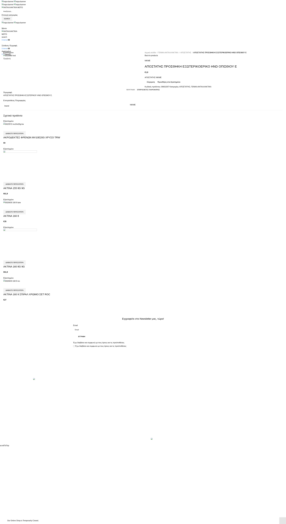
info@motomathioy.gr (226, 392)
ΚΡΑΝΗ (76, 401)
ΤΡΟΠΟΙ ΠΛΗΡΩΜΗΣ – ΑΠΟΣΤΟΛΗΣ (160, 392)
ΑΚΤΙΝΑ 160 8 (11, 216)
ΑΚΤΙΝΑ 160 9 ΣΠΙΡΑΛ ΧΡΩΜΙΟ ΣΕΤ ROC (26, 294)
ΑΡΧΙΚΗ (148, 384)
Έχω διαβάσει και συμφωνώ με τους (98, 343)
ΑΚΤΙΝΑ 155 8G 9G (14, 188)
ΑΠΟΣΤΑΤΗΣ (186, 53)
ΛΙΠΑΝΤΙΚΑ (78, 405)
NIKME (147, 61)
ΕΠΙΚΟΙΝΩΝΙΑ (150, 396)
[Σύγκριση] (6, 128)
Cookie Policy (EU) (152, 401)
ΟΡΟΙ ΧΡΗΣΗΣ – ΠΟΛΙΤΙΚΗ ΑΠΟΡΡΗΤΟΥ (162, 388)
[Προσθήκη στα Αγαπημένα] (18, 128)
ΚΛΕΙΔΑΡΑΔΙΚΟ (79, 430)
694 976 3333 (221, 388)
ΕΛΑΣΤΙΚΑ (77, 392)
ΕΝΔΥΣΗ (77, 417)
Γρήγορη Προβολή (12, 128)
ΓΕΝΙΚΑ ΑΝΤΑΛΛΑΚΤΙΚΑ (168, 53)
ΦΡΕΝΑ (76, 426)
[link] (168, 439)
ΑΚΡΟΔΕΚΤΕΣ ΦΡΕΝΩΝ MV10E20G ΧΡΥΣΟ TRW (31, 137)
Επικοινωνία (143, 370)
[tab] (130, 90)
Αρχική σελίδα (150, 53)
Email (75, 325)
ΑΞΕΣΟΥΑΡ (78, 388)
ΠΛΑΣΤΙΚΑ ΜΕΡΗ (80, 413)
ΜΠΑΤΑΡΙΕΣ (78, 409)
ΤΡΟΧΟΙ (76, 422)
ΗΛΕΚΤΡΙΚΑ (78, 396)
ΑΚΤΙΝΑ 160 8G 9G (14, 266)
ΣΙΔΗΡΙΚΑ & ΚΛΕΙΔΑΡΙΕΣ (83, 434)
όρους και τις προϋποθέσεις (113, 343)
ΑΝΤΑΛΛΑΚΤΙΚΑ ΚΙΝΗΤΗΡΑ (84, 384)
